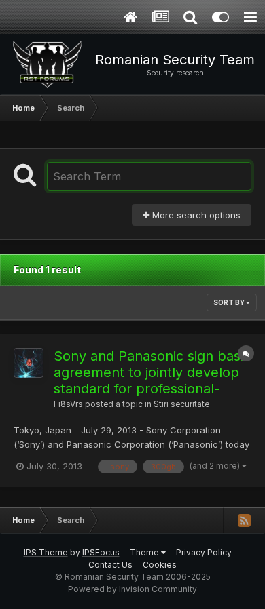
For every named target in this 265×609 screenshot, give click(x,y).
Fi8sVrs (68, 404)
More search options (195, 215)
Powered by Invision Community (132, 589)
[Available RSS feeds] (244, 520)
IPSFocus (101, 552)
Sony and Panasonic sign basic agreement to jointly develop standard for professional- (152, 372)
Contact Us (110, 564)
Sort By (229, 302)
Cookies (160, 564)
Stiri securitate (181, 404)
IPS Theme (46, 552)
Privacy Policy (204, 552)
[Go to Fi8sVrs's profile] (28, 363)
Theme (145, 552)
